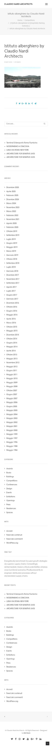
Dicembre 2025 (12, 188)
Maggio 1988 (11, 446)
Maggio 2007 (11, 399)
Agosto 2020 (11, 223)
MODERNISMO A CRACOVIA (18, 146)
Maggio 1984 (11, 450)
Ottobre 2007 (11, 391)
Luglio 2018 (11, 267)
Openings (10, 501)
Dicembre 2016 (12, 303)
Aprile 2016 (11, 319)
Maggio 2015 (11, 331)
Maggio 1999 (11, 434)
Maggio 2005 (11, 410)
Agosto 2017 (11, 287)
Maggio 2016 (11, 315)
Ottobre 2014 (11, 339)
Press (8, 505)
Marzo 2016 (11, 323)
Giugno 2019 (11, 243)
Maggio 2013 (11, 359)
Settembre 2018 (12, 263)
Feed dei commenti (14, 539)
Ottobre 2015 (11, 327)
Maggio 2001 (11, 426)
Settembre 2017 (12, 283)
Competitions (30, 20)
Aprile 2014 (11, 351)
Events (9, 493)
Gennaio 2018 (12, 271)
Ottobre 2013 (11, 355)
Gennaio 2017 (12, 299)
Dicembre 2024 (12, 200)
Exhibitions (10, 497)
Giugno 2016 (11, 311)
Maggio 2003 (11, 418)
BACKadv (27, 733)
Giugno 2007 (11, 394)
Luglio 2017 (11, 291)
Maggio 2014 (11, 347)
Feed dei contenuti (14, 535)
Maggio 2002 (11, 422)
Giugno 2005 (11, 406)
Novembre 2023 (12, 207)
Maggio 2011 (11, 375)
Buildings (10, 477)
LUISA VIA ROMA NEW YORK (18, 150)
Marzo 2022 (11, 211)
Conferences (11, 485)
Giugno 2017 (11, 295)
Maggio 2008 (11, 387)
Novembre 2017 (12, 279)
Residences (11, 509)
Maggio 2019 (11, 247)
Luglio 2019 (11, 239)
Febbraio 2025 (12, 195)
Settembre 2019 (12, 235)
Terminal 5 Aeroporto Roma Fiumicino (22, 143)
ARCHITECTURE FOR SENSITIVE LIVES (21, 154)
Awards (9, 469)
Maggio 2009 (11, 383)
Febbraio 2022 (12, 215)
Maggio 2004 (11, 414)
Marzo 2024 (11, 203)
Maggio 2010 (11, 379)
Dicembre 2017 (12, 275)
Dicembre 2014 (12, 335)
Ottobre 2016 (11, 307)
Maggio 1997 (11, 438)
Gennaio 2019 (12, 255)
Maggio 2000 (11, 430)
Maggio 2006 (11, 402)
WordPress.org (12, 543)
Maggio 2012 (11, 367)
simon (18, 62)
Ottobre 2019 (11, 231)
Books (8, 473)
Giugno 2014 (11, 343)
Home (20, 20)
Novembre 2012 (12, 363)
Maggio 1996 (11, 442)
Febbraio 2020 (12, 227)
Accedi (9, 531)
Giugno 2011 (11, 371)
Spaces (9, 513)
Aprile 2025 (11, 192)
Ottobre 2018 (11, 259)
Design (9, 489)
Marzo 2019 (11, 251)
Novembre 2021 (12, 219)
